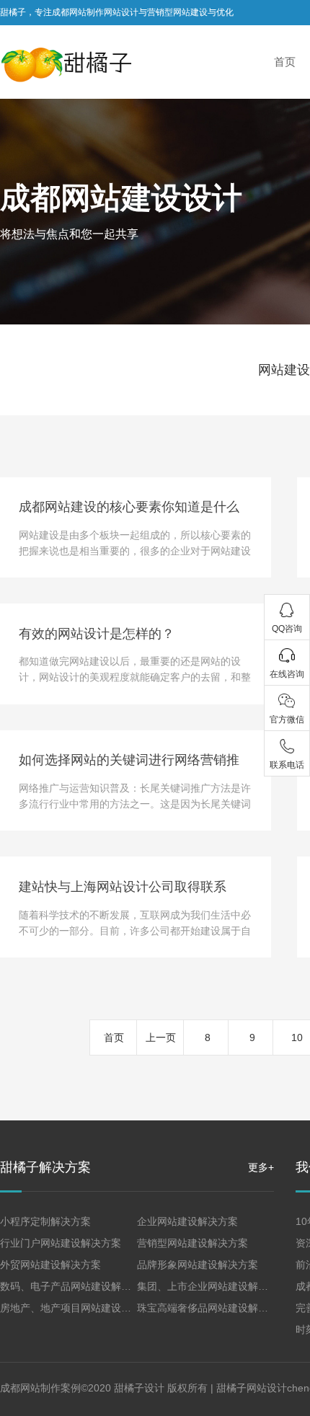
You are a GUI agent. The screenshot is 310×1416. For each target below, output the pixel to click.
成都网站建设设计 (121, 198)
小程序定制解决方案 (45, 1221)
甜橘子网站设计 (251, 1388)
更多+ (261, 1167)
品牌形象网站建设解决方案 (197, 1264)
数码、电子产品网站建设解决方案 (75, 1286)
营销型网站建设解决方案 (192, 1243)
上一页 (161, 1037)
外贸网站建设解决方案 (50, 1264)
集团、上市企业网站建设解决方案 (212, 1286)
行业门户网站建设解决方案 (60, 1243)
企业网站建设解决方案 (187, 1221)
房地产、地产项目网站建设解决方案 (80, 1308)
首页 (114, 1037)
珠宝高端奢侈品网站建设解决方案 (212, 1308)
